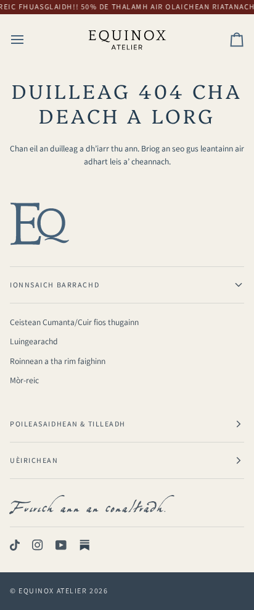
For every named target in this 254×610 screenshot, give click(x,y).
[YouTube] (61, 545)
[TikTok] (15, 545)
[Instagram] (37, 545)
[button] (127, 284)
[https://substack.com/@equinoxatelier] (84, 545)
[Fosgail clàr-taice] (28, 39)
